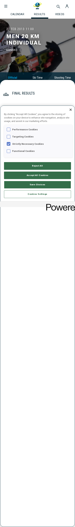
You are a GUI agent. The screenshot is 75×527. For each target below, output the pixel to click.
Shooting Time (62, 77)
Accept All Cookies (37, 175)
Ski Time (38, 77)
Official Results (12, 79)
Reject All (37, 165)
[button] (6, 4)
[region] (37, 316)
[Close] (71, 110)
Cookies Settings (37, 194)
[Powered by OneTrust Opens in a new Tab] (59, 204)
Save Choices (37, 184)
